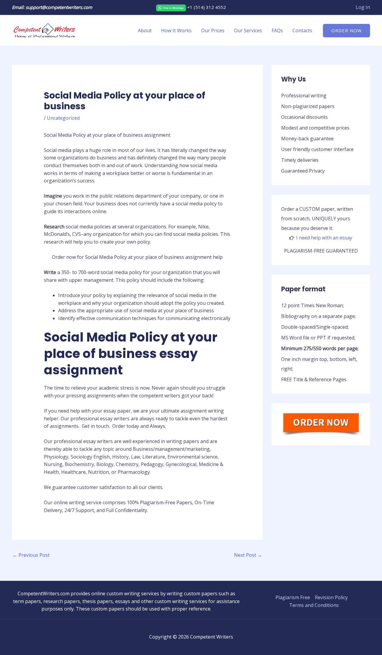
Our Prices (212, 30)
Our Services (248, 30)
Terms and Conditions (314, 605)
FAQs (277, 30)
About (145, 30)
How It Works (176, 30)
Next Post (248, 555)
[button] (346, 30)
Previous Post (31, 555)
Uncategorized (63, 118)
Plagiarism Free (292, 597)
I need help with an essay (324, 237)
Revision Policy (331, 597)
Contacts (302, 30)
